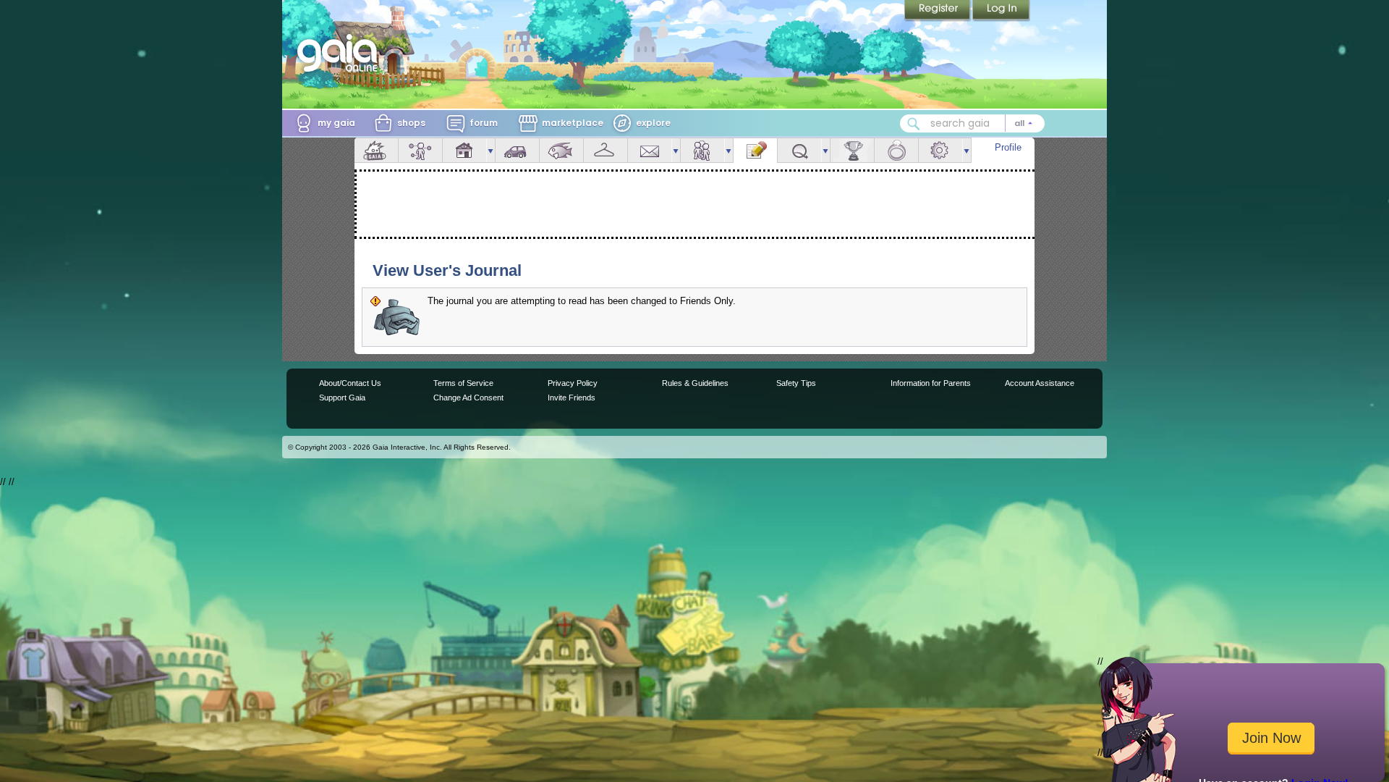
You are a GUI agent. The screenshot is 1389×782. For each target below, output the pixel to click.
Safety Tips (796, 383)
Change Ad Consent (468, 397)
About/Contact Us (350, 383)
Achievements (852, 150)
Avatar (420, 150)
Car (517, 150)
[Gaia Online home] (340, 53)
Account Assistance (1039, 383)
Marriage (896, 150)
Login (1001, 11)
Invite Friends (571, 397)
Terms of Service (463, 383)
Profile (1008, 147)
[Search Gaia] (913, 124)
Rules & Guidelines (695, 383)
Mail (649, 150)
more (490, 150)
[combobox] (972, 123)
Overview (376, 150)
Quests (799, 150)
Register (938, 11)
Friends (702, 150)
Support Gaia (342, 397)
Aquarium (561, 150)
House (464, 150)
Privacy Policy (573, 383)
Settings (940, 150)
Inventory (605, 150)
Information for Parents (931, 383)
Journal (755, 150)
